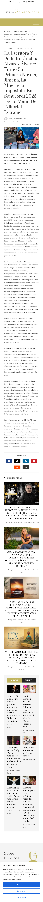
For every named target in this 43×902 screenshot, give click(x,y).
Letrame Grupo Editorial (23, 48)
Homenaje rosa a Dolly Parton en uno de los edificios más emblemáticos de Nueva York (14, 757)
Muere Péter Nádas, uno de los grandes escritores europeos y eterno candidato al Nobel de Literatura (13, 708)
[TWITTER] (17, 461)
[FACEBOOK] (9, 461)
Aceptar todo (21, 885)
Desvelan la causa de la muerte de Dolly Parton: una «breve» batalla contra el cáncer (13, 798)
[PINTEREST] (34, 461)
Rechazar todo (22, 897)
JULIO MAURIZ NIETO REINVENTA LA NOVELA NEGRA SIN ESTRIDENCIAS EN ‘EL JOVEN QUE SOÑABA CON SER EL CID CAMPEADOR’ (21, 513)
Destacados (8, 48)
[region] (21, 882)
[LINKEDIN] (26, 461)
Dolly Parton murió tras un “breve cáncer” (29, 751)
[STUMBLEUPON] (17, 467)
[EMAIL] (26, 467)
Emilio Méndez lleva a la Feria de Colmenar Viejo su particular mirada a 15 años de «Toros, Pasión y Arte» (28, 711)
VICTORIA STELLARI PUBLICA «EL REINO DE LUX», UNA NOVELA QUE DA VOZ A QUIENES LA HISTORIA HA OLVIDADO (21, 658)
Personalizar (21, 891)
